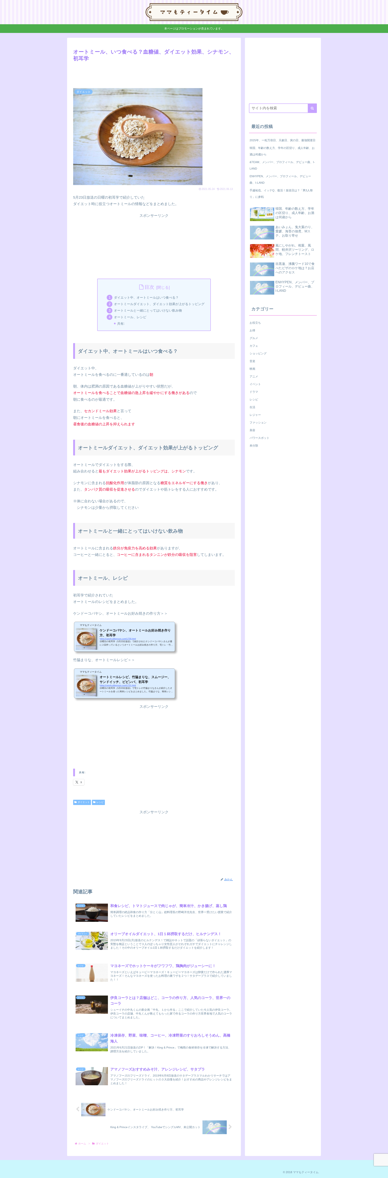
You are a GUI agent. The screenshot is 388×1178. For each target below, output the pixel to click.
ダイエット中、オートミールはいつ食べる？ (146, 297)
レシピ (100, 802)
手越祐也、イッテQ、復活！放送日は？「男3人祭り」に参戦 (281, 193)
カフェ (254, 345)
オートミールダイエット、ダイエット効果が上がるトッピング (159, 304)
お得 (252, 330)
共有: (120, 323)
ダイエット (84, 802)
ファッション (258, 422)
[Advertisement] (154, 74)
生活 (252, 407)
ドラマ (254, 391)
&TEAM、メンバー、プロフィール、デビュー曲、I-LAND (282, 165)
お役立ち (255, 322)
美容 (252, 430)
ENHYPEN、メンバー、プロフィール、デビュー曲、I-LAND (280, 179)
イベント (255, 384)
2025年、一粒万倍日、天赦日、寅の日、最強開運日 (282, 140)
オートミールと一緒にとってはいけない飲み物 (148, 310)
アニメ (254, 376)
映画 (252, 368)
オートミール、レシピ (130, 317)
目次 (149, 287)
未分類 (254, 445)
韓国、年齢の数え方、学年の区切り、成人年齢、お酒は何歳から (282, 151)
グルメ (254, 338)
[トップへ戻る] (382, 1172)
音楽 (252, 361)
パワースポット (259, 437)
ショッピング (258, 353)
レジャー (255, 414)
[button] (312, 108)
